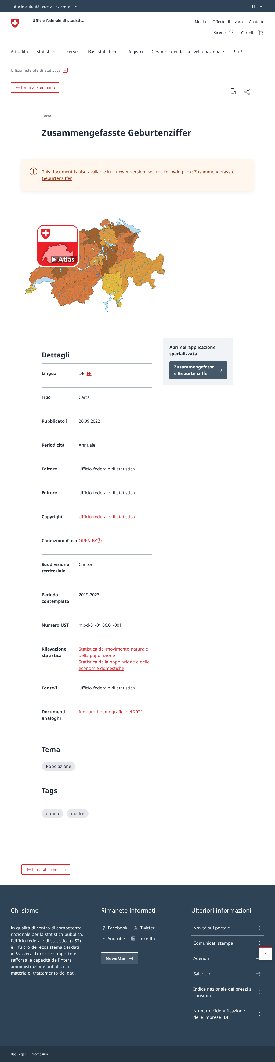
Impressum (39, 1054)
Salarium (202, 974)
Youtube (116, 938)
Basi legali (18, 1054)
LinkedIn (146, 938)
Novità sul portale (211, 928)
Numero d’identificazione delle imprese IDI (219, 1014)
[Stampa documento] (233, 91)
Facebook (118, 928)
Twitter (147, 928)
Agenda (201, 958)
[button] (19, 51)
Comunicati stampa (213, 943)
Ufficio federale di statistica (58, 20)
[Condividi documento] (247, 92)
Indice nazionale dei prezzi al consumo (223, 992)
